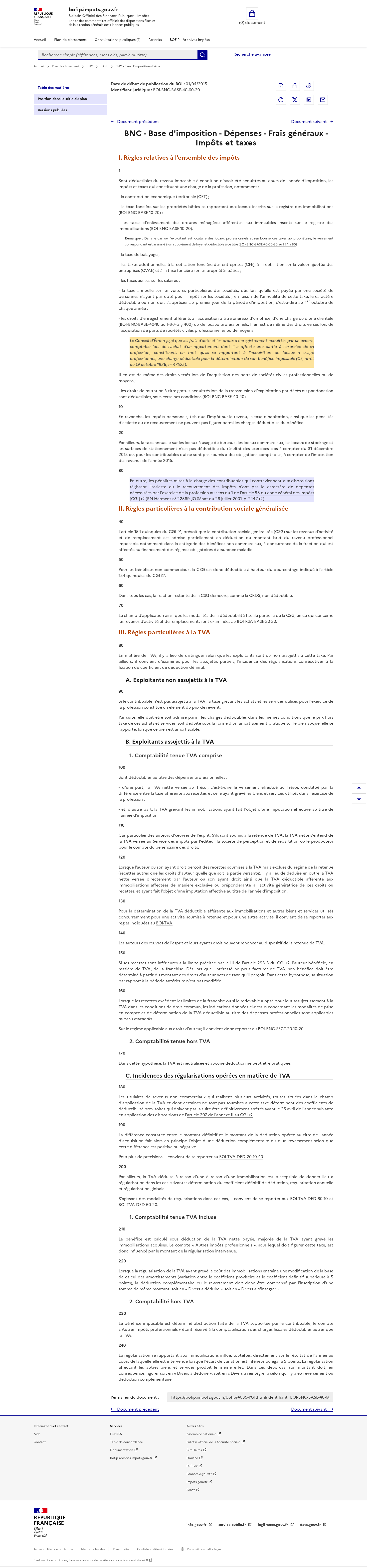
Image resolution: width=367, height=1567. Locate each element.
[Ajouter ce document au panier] (295, 86)
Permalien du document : (135, 1397)
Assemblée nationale (201, 1434)
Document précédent (137, 121)
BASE (105, 66)
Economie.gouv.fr (199, 1474)
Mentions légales (93, 1549)
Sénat (190, 1490)
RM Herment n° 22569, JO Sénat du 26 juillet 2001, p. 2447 (202, 499)
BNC (90, 66)
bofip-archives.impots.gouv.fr (131, 1458)
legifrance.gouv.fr (273, 1524)
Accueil (40, 39)
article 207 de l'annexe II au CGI (217, 1115)
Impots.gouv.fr (196, 1482)
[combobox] (117, 55)
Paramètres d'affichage (203, 1549)
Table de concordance (126, 1442)
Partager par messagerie (323, 100)
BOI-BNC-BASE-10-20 (140, 213)
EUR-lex (191, 1466)
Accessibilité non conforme (54, 1549)
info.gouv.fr (196, 1524)
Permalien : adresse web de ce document (309, 86)
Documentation (121, 1450)
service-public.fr (232, 1524)
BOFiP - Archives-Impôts (190, 39)
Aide (37, 1434)
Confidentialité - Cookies (155, 1549)
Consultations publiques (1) (118, 39)
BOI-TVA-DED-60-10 (309, 1199)
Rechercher (202, 55)
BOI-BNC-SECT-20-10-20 (280, 1029)
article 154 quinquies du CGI (148, 532)
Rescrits (155, 39)
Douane (192, 1458)
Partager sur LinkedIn (309, 100)
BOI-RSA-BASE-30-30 (256, 621)
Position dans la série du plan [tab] (62, 99)
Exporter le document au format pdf (281, 86)
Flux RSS (116, 1434)
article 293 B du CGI (264, 963)
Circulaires (194, 1450)
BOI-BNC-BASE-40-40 (224, 397)
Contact (40, 1442)
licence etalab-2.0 (135, 1560)
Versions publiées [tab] (52, 110)
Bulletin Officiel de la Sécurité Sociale (213, 1442)
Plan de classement (70, 39)
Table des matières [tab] (53, 87)
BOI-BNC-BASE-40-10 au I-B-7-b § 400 (155, 324)
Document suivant (309, 121)
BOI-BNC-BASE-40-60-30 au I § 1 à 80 (268, 244)
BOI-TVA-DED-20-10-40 (241, 1157)
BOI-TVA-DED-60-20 (138, 1205)
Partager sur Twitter (295, 100)
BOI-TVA (164, 923)
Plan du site (121, 1549)
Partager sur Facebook (281, 100)
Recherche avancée (252, 54)
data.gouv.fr (311, 1524)
